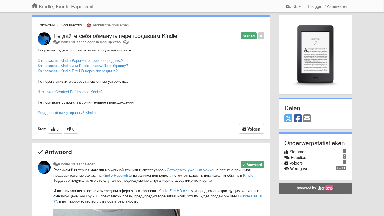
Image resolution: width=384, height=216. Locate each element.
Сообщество (71, 25)
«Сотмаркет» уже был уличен (190, 169)
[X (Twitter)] (288, 118)
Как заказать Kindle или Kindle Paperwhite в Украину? (83, 65)
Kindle (248, 175)
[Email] (307, 118)
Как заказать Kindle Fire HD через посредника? (78, 70)
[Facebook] (298, 118)
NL (295, 6)
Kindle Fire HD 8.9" (173, 190)
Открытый (46, 25)
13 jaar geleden (83, 163)
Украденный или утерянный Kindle (67, 112)
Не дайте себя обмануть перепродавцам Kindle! (116, 36)
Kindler (64, 41)
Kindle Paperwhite (117, 175)
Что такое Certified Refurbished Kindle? (70, 91)
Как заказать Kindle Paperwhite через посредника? (80, 60)
